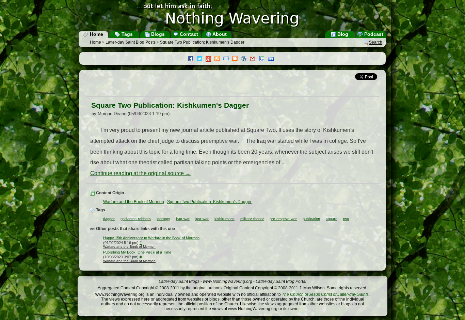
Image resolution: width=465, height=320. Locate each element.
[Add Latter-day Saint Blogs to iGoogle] (263, 59)
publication (311, 219)
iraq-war (183, 219)
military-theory (252, 219)
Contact (188, 34)
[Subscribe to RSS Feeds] (218, 59)
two (346, 219)
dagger (109, 219)
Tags (126, 34)
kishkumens (224, 219)
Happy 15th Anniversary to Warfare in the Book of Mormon (151, 238)
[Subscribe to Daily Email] (227, 59)
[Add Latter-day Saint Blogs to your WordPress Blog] (245, 59)
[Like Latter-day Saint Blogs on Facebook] (192, 59)
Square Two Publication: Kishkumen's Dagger (202, 42)
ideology (163, 219)
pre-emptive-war (283, 219)
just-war (202, 219)
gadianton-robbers (136, 219)
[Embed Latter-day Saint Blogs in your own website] (272, 59)
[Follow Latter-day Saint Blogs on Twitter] (201, 59)
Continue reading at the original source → (140, 173)
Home (96, 34)
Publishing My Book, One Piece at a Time (137, 252)
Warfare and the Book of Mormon (133, 201)
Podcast (373, 34)
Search (375, 42)
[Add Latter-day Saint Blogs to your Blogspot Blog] (236, 59)
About (219, 34)
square (331, 219)
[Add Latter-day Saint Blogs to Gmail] (254, 59)
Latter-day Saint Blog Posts (131, 42)
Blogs (157, 34)
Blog (342, 34)
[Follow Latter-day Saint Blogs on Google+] (210, 59)
